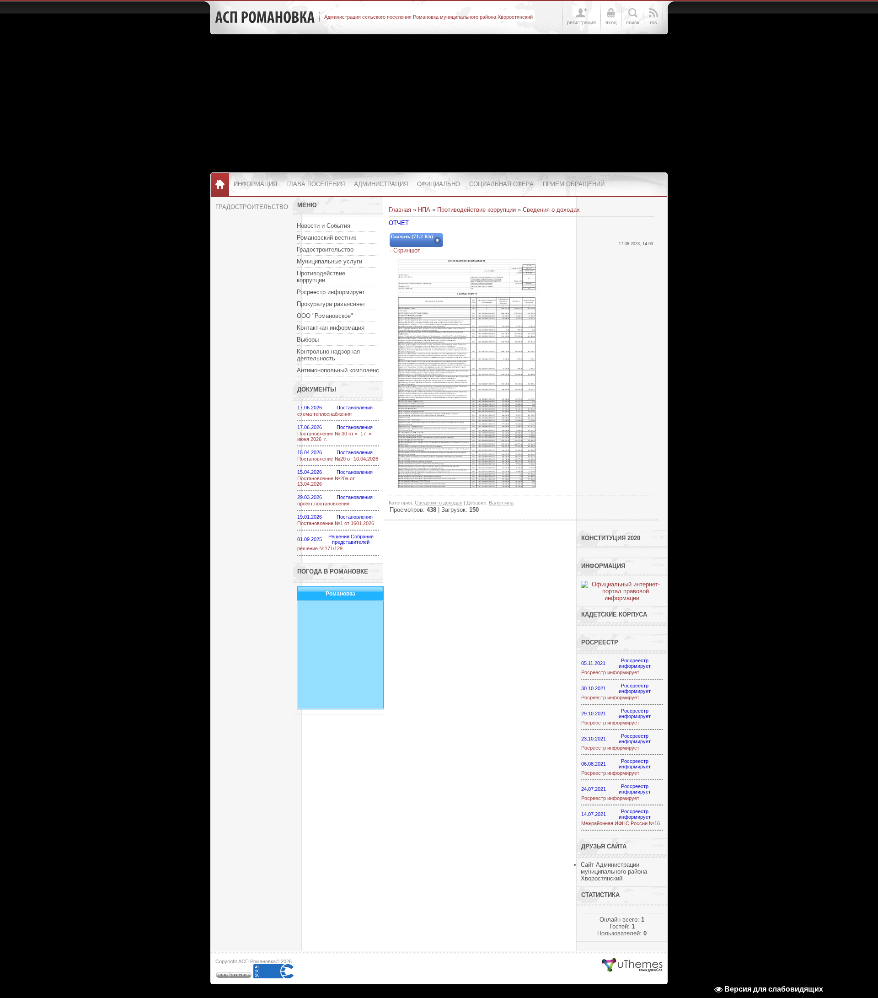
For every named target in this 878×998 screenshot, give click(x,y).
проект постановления (323, 503)
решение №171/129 (320, 548)
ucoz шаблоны (632, 965)
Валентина (501, 502)
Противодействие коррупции (476, 209)
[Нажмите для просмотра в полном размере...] (467, 486)
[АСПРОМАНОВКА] (265, 17)
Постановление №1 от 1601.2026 (335, 523)
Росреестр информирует (610, 672)
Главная (400, 209)
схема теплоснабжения (324, 414)
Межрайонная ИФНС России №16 (620, 823)
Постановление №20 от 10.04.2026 (337, 458)
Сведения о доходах (551, 209)
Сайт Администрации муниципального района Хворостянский (614, 871)
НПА (424, 209)
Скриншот (406, 250)
